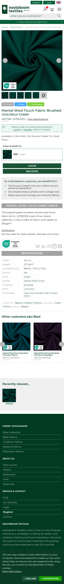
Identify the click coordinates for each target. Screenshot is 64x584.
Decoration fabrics (13, 451)
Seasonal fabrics (12, 446)
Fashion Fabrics (32, 302)
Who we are (10, 464)
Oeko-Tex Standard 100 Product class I (41, 294)
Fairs (6, 479)
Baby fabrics (10, 437)
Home (4, 27)
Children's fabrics (13, 441)
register (28, 129)
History (7, 469)
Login (49, 2)
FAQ (5, 497)
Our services (10, 502)
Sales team (9, 474)
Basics (18, 302)
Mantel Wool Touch (34, 280)
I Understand (50, 578)
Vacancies (8, 484)
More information (12, 571)
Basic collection (12, 432)
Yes (25, 272)
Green (27, 276)
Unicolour (29, 289)
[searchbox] (35, 16)
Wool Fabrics (17, 27)
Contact (7, 516)
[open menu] (59, 9)
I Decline (30, 578)
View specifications (37, 119)
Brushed (28, 285)
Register (36, 2)
